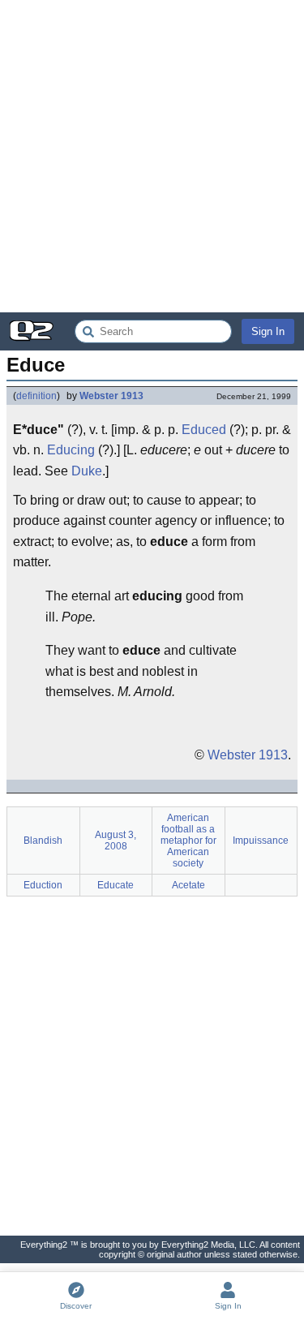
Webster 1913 (111, 396)
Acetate (188, 885)
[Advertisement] (152, 156)
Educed (204, 429)
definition (36, 396)
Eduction (43, 885)
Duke (86, 471)
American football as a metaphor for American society (188, 840)
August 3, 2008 (115, 840)
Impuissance (261, 840)
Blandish (43, 840)
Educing (71, 450)
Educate (115, 885)
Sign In (268, 331)
